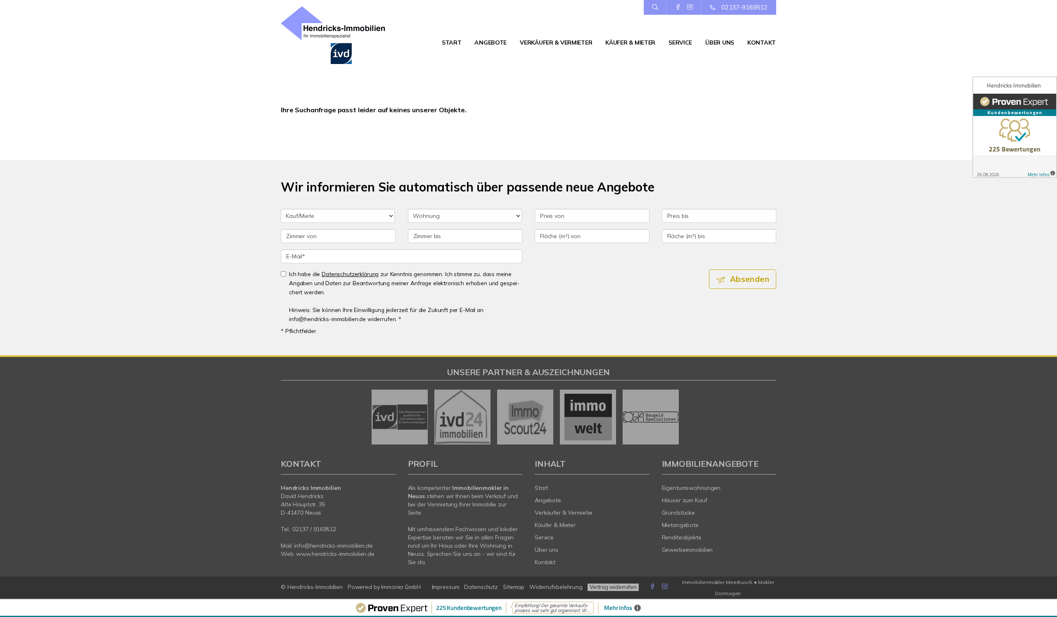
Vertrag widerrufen (613, 587)
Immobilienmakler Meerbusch (717, 582)
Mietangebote (680, 525)
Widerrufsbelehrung (556, 587)
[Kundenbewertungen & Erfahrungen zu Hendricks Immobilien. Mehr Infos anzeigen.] (1014, 127)
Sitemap (513, 587)
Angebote (490, 42)
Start (452, 42)
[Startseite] (338, 35)
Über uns (719, 42)
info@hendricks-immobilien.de (333, 545)
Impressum (446, 587)
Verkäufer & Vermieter (556, 42)
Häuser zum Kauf (684, 500)
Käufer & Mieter (630, 42)
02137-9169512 (744, 7)
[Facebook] (678, 7)
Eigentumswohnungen (691, 488)
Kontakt (761, 42)
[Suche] (655, 7)
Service (680, 42)
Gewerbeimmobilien (687, 549)
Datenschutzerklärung (350, 273)
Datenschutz (481, 587)
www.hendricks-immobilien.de (335, 554)
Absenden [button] (749, 279)
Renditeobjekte (682, 537)
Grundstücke (678, 512)
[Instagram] (690, 7)
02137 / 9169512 (314, 529)
